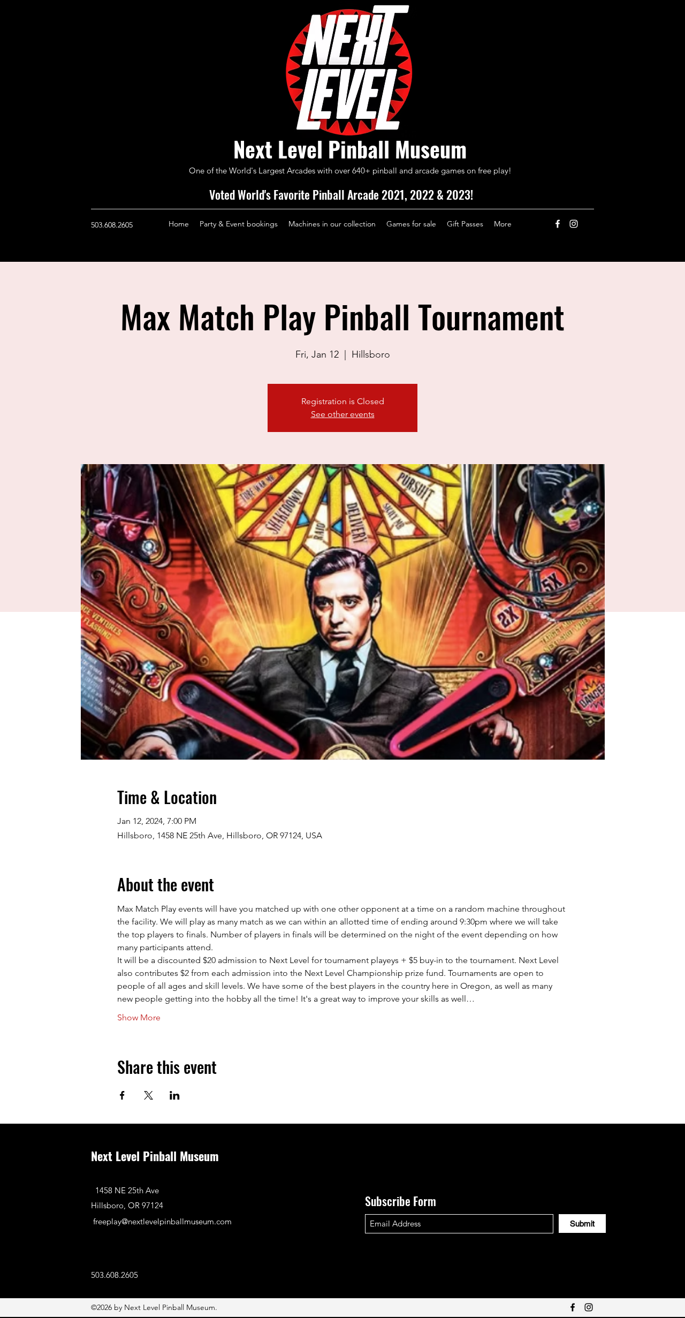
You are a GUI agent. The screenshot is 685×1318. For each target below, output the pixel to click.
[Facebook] (557, 223)
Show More (139, 1017)
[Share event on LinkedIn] (175, 1095)
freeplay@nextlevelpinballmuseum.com (162, 1221)
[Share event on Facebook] (122, 1095)
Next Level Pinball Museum (350, 149)
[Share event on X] (148, 1095)
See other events (343, 414)
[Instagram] (573, 223)
